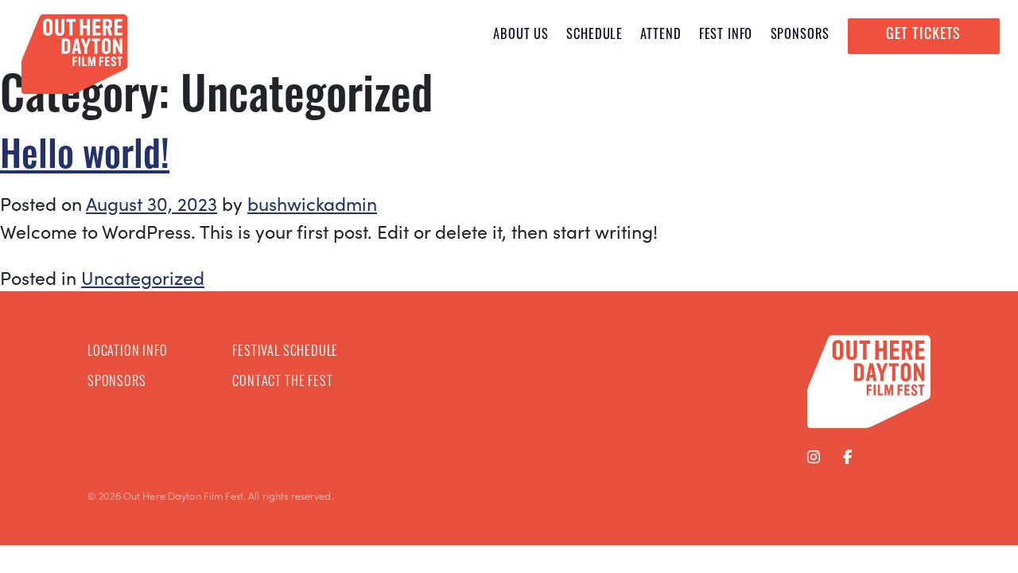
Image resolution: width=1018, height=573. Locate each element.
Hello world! (84, 158)
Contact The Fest (282, 382)
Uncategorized (142, 277)
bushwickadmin (312, 203)
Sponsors (800, 35)
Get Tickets (923, 35)
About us (521, 35)
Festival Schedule (285, 352)
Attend (660, 35)
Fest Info (725, 35)
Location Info (127, 352)
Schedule (594, 35)
